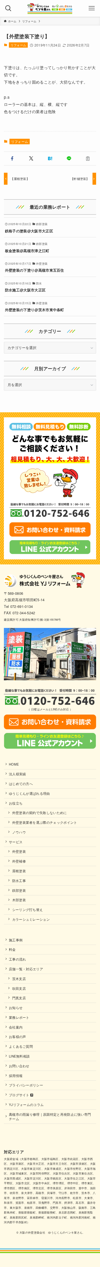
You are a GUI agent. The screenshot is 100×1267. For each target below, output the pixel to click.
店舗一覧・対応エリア (26, 969)
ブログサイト (19, 1095)
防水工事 (19, 880)
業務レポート (19, 1017)
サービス (15, 842)
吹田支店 (19, 988)
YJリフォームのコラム (26, 1104)
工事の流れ (17, 959)
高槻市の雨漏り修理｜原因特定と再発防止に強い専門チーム (50, 1116)
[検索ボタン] (8, 8)
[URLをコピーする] (87, 158)
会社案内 (15, 1027)
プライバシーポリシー (26, 1085)
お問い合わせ (19, 1066)
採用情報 (15, 1075)
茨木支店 (19, 978)
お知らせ (15, 1007)
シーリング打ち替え (27, 909)
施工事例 (15, 940)
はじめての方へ (21, 783)
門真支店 (19, 998)
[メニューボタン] (91, 8)
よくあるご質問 (21, 1046)
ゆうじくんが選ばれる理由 (29, 793)
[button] (12, 158)
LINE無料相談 (19, 1056)
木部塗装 (19, 900)
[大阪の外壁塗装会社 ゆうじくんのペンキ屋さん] (50, 8)
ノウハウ (19, 832)
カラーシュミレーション (31, 919)
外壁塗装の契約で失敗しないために (39, 812)
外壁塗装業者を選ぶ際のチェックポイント (44, 822)
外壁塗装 (19, 851)
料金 (12, 949)
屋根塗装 (19, 871)
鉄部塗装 (19, 890)
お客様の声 (17, 1036)
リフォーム (18, 45)
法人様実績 (17, 774)
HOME (14, 764)
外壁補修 (19, 861)
